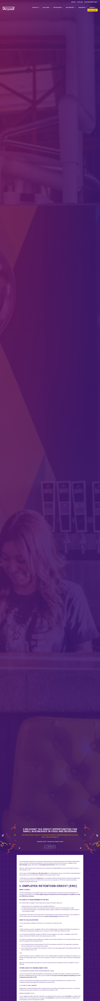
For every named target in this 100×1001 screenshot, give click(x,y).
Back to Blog (51, 846)
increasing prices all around (47, 864)
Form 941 (68, 996)
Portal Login (80, 2)
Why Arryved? (70, 7)
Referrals (73, 2)
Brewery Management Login (90, 2)
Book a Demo (92, 10)
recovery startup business (51, 916)
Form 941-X (51, 998)
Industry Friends (59, 841)
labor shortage (23, 864)
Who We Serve (57, 7)
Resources (81, 7)
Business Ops (51, 841)
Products (35, 7)
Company (92, 7)
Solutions (46, 7)
